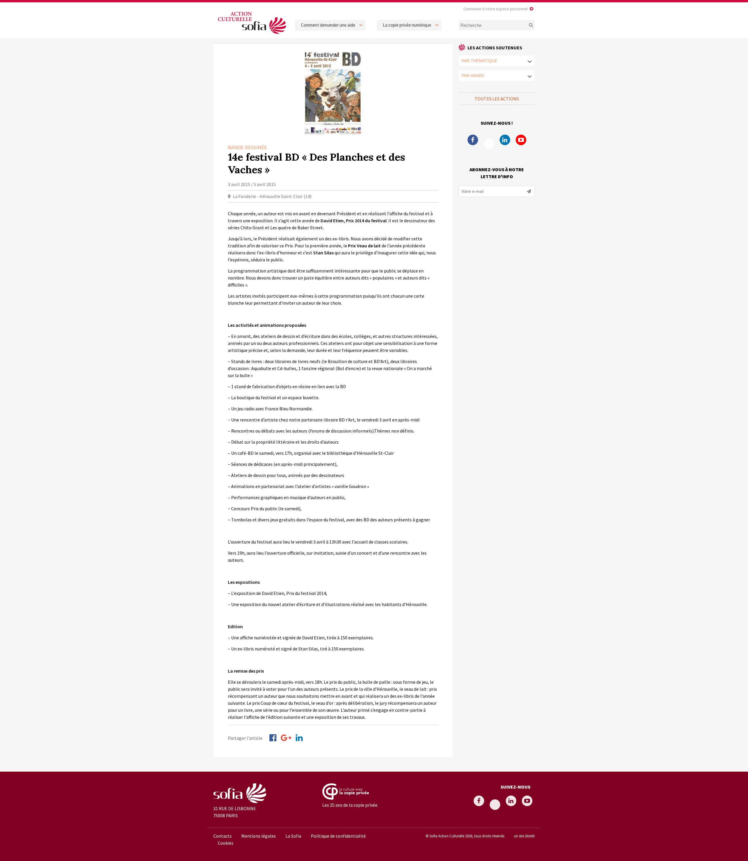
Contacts (222, 836)
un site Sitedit (524, 836)
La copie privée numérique (407, 25)
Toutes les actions (497, 99)
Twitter (489, 143)
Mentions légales (258, 836)
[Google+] (286, 737)
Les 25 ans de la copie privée (350, 805)
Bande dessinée (247, 147)
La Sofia (293, 836)
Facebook (473, 140)
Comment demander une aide (328, 25)
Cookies (225, 843)
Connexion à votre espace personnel (495, 8)
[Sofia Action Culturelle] (251, 35)
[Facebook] (272, 737)
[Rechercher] (527, 25)
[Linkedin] (299, 737)
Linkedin (505, 140)
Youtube (521, 140)
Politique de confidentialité (338, 836)
